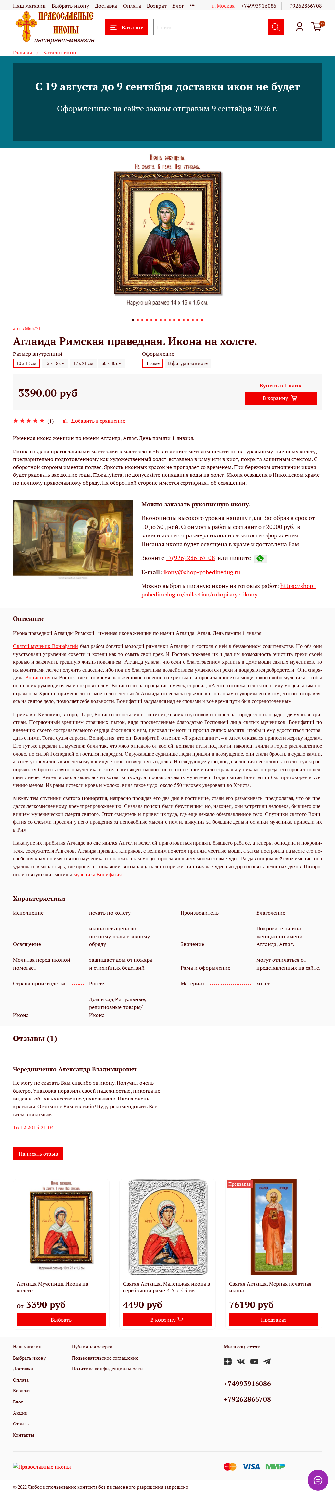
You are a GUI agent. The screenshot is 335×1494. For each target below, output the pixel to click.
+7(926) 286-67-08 (190, 558)
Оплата (132, 5)
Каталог (132, 27)
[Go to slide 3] (142, 320)
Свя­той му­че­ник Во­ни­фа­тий (45, 645)
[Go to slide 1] (133, 320)
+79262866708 (304, 5)
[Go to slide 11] (179, 320)
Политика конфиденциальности (107, 1368)
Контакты (23, 1435)
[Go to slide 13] (188, 320)
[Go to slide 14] (193, 320)
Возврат (157, 5)
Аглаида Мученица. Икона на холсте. (52, 1287)
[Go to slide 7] (161, 320)
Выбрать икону (70, 5)
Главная (22, 52)
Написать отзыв (38, 1153)
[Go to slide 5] (151, 320)
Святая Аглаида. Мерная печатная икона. (270, 1287)
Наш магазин (29, 5)
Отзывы (21, 1424)
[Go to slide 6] (156, 320)
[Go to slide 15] (197, 320)
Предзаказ (274, 1319)
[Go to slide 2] (138, 320)
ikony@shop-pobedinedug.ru (201, 572)
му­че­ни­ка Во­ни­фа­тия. (98, 874)
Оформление (158, 354)
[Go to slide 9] (170, 320)
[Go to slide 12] (184, 320)
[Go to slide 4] (147, 320)
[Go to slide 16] (202, 320)
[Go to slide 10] (174, 320)
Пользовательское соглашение (105, 1358)
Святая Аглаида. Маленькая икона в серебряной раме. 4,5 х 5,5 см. (166, 1287)
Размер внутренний (37, 354)
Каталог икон (59, 52)
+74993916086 (258, 5)
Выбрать (61, 1319)
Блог (178, 5)
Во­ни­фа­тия (37, 677)
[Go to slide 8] (165, 320)
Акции (20, 1413)
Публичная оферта (92, 1346)
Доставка (106, 5)
